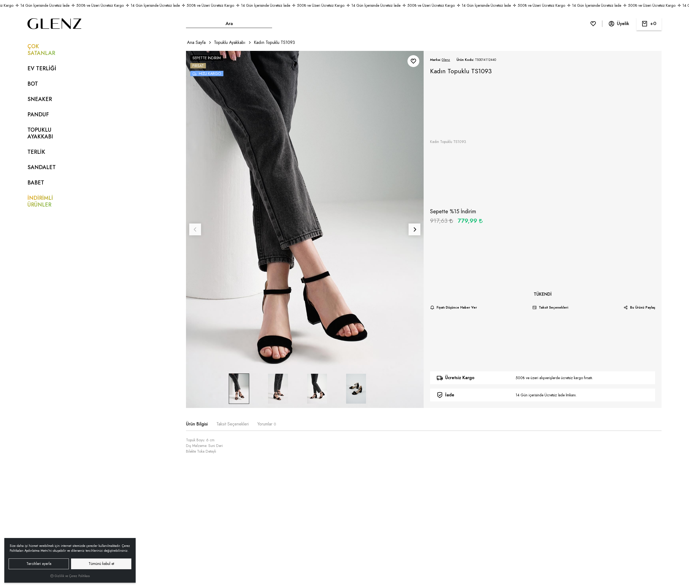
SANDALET (41, 167)
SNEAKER (39, 99)
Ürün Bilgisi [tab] (197, 424)
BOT (32, 84)
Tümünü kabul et (101, 563)
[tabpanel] (423, 448)
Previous (195, 229)
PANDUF (38, 114)
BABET (35, 182)
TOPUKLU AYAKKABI (40, 133)
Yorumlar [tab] (266, 424)
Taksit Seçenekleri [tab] (232, 424)
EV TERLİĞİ (41, 68)
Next (414, 229)
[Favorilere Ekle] (413, 61)
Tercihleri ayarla (38, 563)
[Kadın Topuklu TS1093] (305, 229)
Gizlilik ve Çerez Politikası (72, 576)
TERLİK (36, 152)
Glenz (446, 59)
